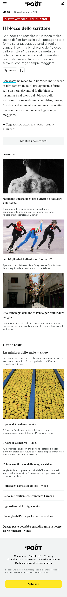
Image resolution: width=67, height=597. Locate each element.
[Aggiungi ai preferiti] (21, 70)
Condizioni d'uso (49, 559)
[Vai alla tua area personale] (62, 3)
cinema (50, 124)
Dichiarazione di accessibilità (33, 563)
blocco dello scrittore (28, 124)
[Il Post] (33, 3)
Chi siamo (20, 556)
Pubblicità (35, 556)
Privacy (48, 556)
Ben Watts (9, 81)
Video (6, 12)
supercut (8, 129)
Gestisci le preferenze (21, 559)
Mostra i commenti (33, 141)
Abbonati (33, 584)
